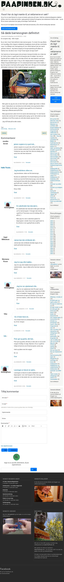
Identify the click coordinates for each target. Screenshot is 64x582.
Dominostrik (53, 129)
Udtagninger (53, 376)
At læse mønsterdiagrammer (10, 481)
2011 (51, 240)
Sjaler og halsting (55, 148)
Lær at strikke (54, 340)
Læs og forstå (54, 341)
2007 (51, 246)
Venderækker (54, 379)
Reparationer (53, 144)
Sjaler (51, 357)
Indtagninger (53, 333)
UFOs (51, 196)
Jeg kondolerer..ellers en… (23, 170)
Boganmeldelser (54, 127)
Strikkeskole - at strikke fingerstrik (12, 485)
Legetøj (52, 138)
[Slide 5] (59, 404)
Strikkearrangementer (56, 165)
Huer (51, 136)
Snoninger (53, 360)
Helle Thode (5, 168)
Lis (5, 336)
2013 (51, 236)
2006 (51, 248)
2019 (51, 226)
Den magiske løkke (55, 317)
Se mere (56, 401)
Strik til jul (53, 160)
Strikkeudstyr (53, 369)
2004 (51, 252)
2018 (51, 228)
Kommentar (4, 423)
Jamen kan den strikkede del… (25, 240)
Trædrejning (53, 192)
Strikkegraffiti (53, 168)
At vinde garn (54, 309)
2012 (51, 238)
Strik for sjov (53, 153)
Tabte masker (54, 374)
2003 (51, 253)
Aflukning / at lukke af (56, 297)
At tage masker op (55, 307)
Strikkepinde (53, 364)
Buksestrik (53, 316)
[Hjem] (31, 4)
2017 (51, 229)
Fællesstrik (53, 132)
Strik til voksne (54, 163)
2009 (51, 243)
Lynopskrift (53, 139)
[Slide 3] (57, 276)
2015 (51, 233)
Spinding (52, 151)
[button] (50, 275)
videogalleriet (54, 264)
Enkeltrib (5, 490)
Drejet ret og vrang (8, 498)
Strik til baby (4, 128)
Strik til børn (53, 158)
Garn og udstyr (54, 329)
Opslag (52, 346)
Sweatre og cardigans (56, 187)
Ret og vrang (53, 350)
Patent (52, 348)
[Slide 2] (55, 276)
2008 (51, 245)
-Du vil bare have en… (21, 317)
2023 (51, 221)
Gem (5, 450)
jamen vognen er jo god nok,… (24, 144)
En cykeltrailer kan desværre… (27, 206)
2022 (51, 223)
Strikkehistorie (54, 170)
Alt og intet (53, 119)
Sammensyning (54, 355)
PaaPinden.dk (54, 143)
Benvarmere (53, 122)
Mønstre (52, 343)
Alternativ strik (12, 128)
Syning (52, 191)
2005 (51, 250)
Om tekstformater (6, 446)
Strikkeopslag (6, 502)
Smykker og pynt (54, 150)
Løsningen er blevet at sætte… (25, 370)
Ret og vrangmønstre (56, 352)
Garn (51, 328)
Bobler (52, 314)
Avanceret (53, 310)
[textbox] (24, 436)
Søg (35, 469)
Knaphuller (53, 338)
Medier (52, 141)
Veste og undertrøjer (56, 201)
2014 (51, 234)
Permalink (28, 162)
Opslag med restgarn (17, 528)
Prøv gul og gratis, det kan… (24, 339)
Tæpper (52, 194)
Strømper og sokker (55, 184)
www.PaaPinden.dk (49, 545)
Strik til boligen (54, 156)
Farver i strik (53, 324)
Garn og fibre (53, 134)
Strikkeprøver (54, 177)
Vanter (52, 377)
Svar (15, 157)
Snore (52, 362)
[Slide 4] (59, 276)
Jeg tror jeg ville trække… (23, 262)
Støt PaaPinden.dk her (8, 28)
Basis (51, 312)
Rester (52, 146)
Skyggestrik (53, 358)
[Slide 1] (52, 276)
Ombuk (52, 345)
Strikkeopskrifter (54, 172)
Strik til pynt (53, 162)
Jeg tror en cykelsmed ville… (26, 286)
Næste (44, 133)
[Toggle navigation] (3, 9)
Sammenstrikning (7, 494)
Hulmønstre (53, 331)
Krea (58, 136)
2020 (51, 224)
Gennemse (14, 450)
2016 (51, 231)
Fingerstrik (53, 131)
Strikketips (53, 179)
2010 (51, 241)
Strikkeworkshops (55, 180)
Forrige (4, 133)
